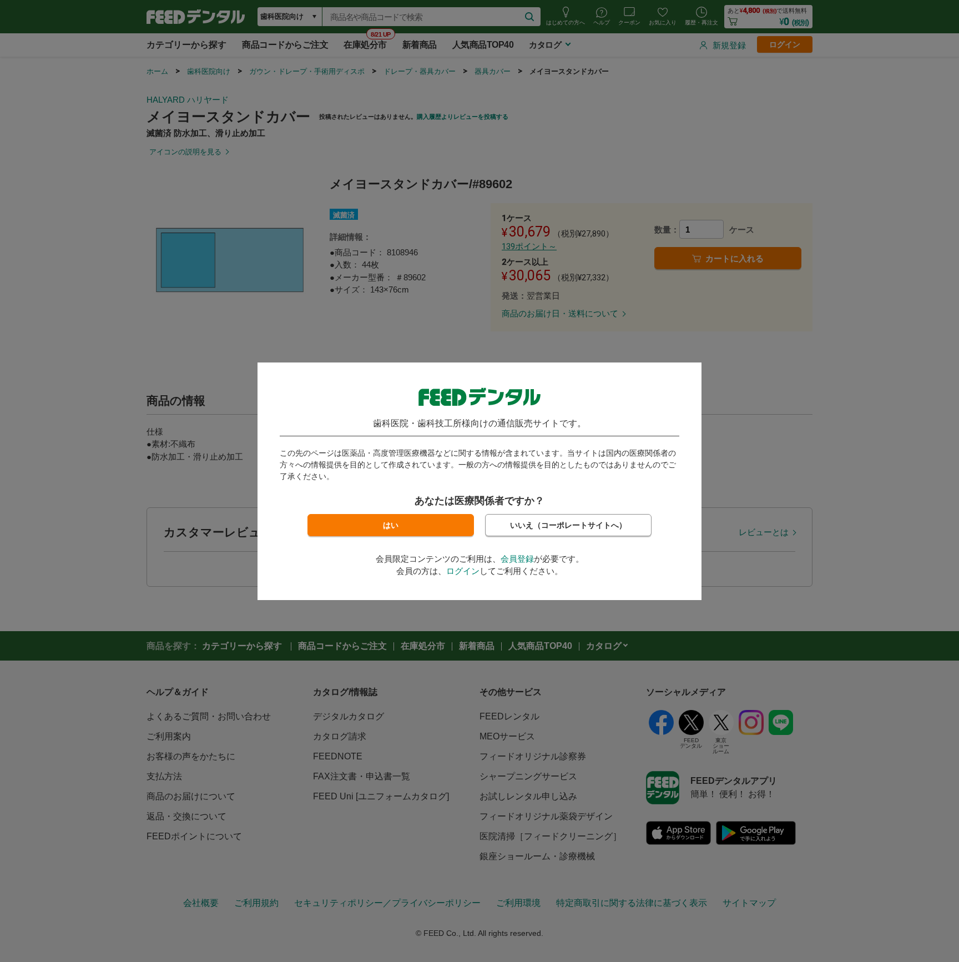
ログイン (463, 571)
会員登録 (517, 558)
